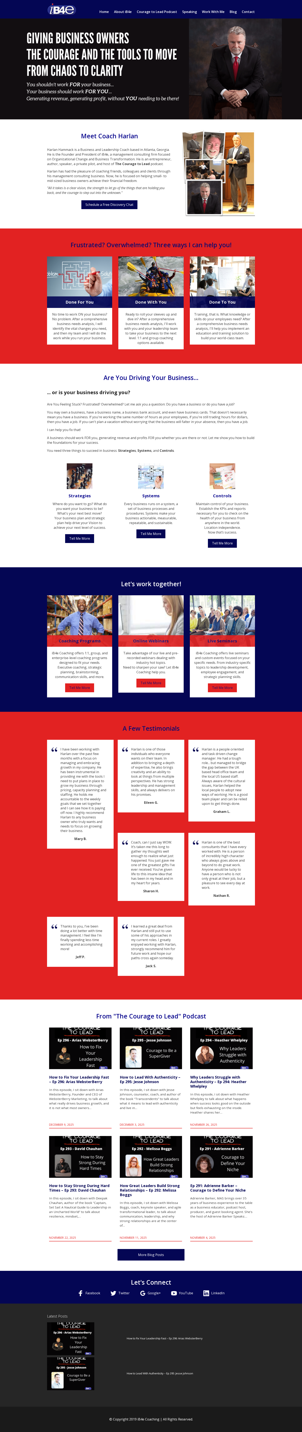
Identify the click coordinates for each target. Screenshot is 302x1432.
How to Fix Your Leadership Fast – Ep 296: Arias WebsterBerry (165, 1338)
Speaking (189, 11)
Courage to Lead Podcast (157, 11)
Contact (248, 11)
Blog (233, 11)
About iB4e (123, 11)
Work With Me (213, 11)
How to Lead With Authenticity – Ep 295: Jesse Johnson (160, 1373)
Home (104, 11)
